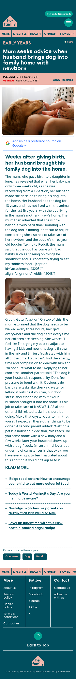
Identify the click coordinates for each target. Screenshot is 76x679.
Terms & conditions (10, 615)
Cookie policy (8, 606)
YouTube (35, 601)
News (6, 34)
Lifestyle (20, 34)
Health (35, 34)
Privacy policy (8, 596)
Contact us (11, 623)
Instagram (36, 588)
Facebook (36, 594)
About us (9, 588)
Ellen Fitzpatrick (63, 79)
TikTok (33, 607)
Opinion (50, 34)
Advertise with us (60, 596)
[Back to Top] (38, 636)
